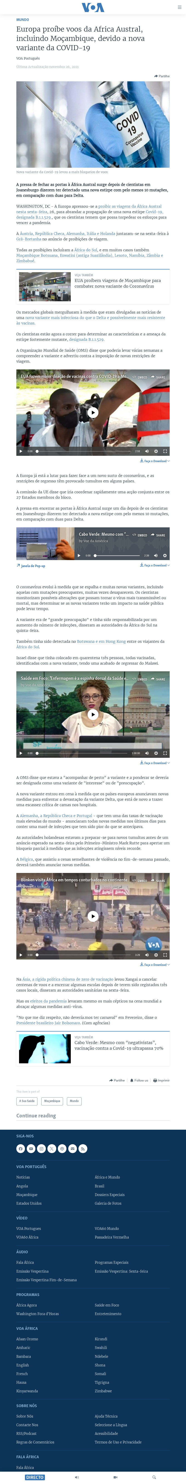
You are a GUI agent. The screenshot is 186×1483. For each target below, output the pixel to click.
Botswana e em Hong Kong (101, 641)
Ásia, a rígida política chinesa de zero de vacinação (67, 979)
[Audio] (77, 1477)
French (22, 1374)
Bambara (23, 1357)
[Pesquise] (154, 1477)
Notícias (23, 1178)
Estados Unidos (29, 1203)
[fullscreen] (165, 451)
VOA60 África (27, 1237)
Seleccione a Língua (111, 1425)
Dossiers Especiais (110, 1195)
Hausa (21, 1383)
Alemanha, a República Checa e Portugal (56, 815)
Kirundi (101, 1339)
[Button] (162, 76)
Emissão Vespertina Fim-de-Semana (46, 1280)
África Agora (26, 1305)
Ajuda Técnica (106, 1416)
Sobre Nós (24, 1416)
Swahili (101, 1348)
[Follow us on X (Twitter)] (51, 1148)
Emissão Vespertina (32, 1271)
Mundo (22, 20)
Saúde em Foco (107, 1305)
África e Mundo (107, 1178)
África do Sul (85, 250)
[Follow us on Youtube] (31, 1148)
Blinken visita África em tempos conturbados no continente (74, 880)
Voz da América (37, 383)
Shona (100, 1365)
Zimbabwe (103, 1391)
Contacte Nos (27, 1425)
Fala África (25, 1263)
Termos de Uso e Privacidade (118, 1442)
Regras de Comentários (35, 1442)
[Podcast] (62, 1148)
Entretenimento (108, 1314)
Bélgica (26, 859)
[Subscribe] (72, 1148)
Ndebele (101, 1357)
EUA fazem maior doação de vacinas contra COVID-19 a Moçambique (82, 376)
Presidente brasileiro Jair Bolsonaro (48, 1023)
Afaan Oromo (27, 1339)
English (22, 1365)
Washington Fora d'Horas (37, 1314)
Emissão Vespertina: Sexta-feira (121, 1271)
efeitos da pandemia (48, 1001)
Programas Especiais (111, 1263)
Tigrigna (102, 1383)
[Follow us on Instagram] (41, 1148)
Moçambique (26, 1195)
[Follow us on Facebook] (20, 1148)
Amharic (23, 1348)
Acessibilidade (106, 1434)
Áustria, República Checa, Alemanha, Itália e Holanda (67, 233)
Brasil (99, 1186)
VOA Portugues (28, 1229)
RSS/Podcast (26, 1434)
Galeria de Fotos (108, 1203)
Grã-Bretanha (28, 239)
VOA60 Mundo (107, 1229)
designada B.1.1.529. (87, 339)
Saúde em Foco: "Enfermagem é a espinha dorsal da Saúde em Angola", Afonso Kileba (95, 678)
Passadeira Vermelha (112, 1237)
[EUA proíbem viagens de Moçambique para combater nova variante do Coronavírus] (45, 286)
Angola (22, 1186)
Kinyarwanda (27, 1391)
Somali (100, 1374)
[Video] (115, 1477)
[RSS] (82, 1148)
